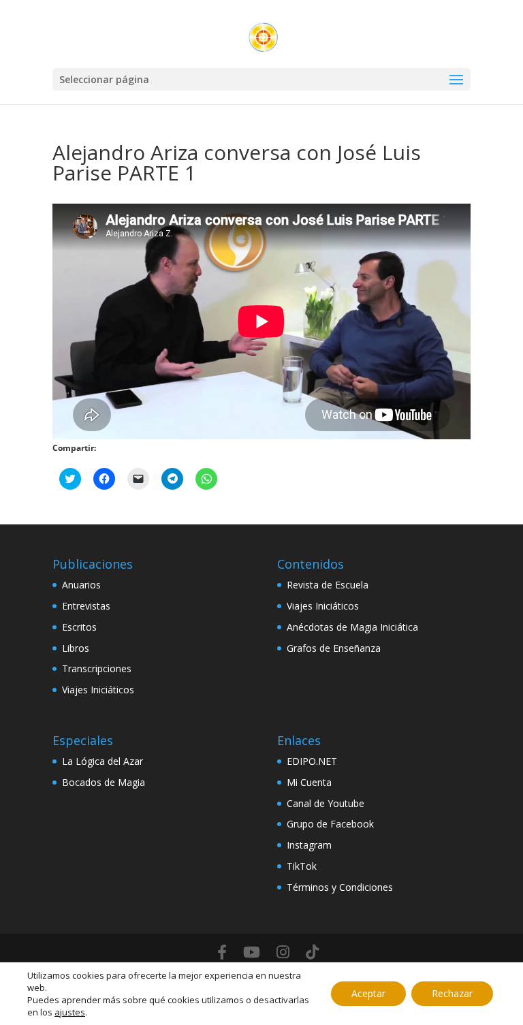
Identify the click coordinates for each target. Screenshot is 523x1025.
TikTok (302, 866)
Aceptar (368, 993)
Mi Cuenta (309, 782)
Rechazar (452, 993)
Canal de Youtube (325, 803)
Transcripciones (96, 668)
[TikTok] (312, 952)
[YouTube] (251, 952)
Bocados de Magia (103, 782)
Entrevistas (86, 605)
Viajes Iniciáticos (98, 689)
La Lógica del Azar (102, 761)
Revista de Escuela (327, 584)
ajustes (69, 1012)
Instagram (309, 844)
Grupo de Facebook (330, 823)
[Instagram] (282, 952)
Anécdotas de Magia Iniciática (352, 626)
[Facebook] (222, 952)
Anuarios (81, 584)
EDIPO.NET (312, 761)
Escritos (79, 626)
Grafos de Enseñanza (334, 648)
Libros (75, 648)
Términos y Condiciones (340, 887)
